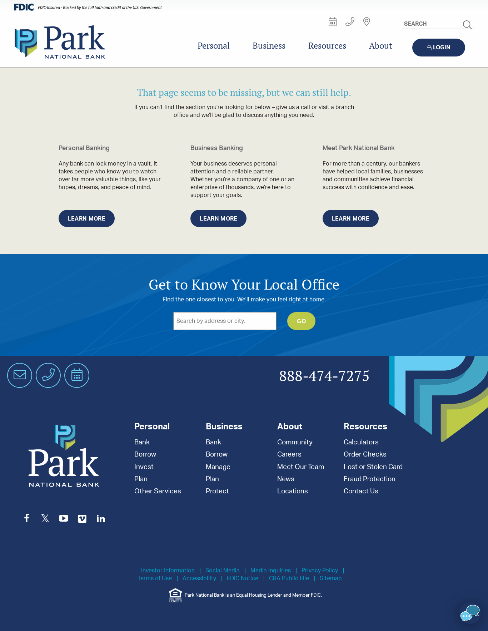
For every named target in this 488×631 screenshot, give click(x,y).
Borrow (145, 454)
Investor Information (168, 570)
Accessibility (199, 578)
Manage (218, 467)
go (301, 321)
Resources (327, 45)
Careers (289, 454)
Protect (217, 491)
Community (295, 442)
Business (269, 45)
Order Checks (365, 454)
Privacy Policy (320, 570)
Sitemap (331, 578)
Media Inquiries (270, 570)
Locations (292, 491)
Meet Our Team (300, 467)
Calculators (361, 442)
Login (441, 47)
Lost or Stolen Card (373, 467)
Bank (142, 442)
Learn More (86, 219)
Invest (144, 467)
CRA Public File (289, 578)
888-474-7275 (324, 376)
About (380, 45)
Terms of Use (155, 578)
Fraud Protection (369, 479)
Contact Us (361, 491)
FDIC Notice (242, 578)
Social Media (222, 570)
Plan (141, 479)
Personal (214, 45)
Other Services (157, 491)
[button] (470, 613)
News (285, 479)
